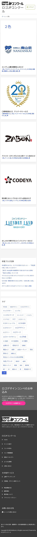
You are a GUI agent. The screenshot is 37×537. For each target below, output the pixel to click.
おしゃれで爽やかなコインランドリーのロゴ (17, 241)
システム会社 (8, 200)
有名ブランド (7, 361)
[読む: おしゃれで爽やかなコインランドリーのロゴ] (18, 223)
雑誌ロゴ (14, 369)
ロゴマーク (17, 332)
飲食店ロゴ (27, 369)
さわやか (23, 243)
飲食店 (26, 158)
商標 (13, 349)
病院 (14, 71)
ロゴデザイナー (7, 328)
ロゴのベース (22, 319)
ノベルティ (29, 315)
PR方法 (5, 307)
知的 (17, 71)
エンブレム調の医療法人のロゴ (12, 67)
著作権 (27, 365)
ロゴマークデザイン (9, 337)
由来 (24, 361)
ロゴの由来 (22, 323)
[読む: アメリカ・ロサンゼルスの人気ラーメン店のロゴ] (18, 138)
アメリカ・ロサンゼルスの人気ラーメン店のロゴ (18, 156)
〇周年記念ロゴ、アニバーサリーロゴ (15, 111)
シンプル (15, 200)
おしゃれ (7, 243)
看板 (15, 365)
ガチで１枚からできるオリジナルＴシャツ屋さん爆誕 (16, 286)
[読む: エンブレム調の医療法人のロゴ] (18, 49)
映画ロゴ (13, 353)
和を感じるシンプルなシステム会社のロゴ (16, 198)
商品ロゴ (5, 349)
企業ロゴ (6, 345)
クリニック (23, 69)
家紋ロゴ (5, 353)
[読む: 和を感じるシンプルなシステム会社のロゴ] (18, 180)
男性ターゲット (7, 365)
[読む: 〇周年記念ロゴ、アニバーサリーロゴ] (18, 94)
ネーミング (20, 315)
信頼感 (23, 345)
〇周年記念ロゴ (6, 113)
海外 (20, 158)
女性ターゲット (22, 349)
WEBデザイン (13, 307)
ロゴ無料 (25, 341)
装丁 (4, 369)
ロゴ (14, 319)
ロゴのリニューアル (9, 323)
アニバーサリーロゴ (19, 113)
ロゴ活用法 (14, 341)
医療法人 (6, 71)
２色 (3, 69)
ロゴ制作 (5, 341)
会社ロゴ (16, 345)
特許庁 (17, 361)
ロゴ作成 (29, 69)
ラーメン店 (8, 158)
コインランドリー (15, 243)
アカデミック (8, 69)
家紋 (31, 349)
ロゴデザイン (20, 327)
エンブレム (16, 69)
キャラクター (7, 311)
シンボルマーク (8, 315)
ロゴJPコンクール (13, 9)
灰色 (10, 71)
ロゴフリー (6, 332)
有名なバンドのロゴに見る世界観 (13, 357)
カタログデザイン (25, 307)
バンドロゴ (6, 319)
